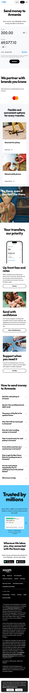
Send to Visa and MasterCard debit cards (13, 406)
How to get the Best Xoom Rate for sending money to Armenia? (12, 457)
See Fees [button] (14, 286)
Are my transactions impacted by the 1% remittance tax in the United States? (12, 469)
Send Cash (7, 149)
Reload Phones (8, 181)
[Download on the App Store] (20, 562)
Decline (11, 690)
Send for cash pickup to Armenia (10, 397)
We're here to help (9, 478)
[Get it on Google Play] (9, 562)
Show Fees (24, 52)
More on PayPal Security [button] (14, 330)
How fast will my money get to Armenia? (12, 423)
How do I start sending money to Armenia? (10, 431)
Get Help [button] (14, 370)
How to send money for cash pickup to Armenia (12, 439)
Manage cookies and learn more (10, 687)
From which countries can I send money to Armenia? (12, 448)
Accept (19, 690)
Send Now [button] (14, 61)
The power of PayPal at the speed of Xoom (12, 414)
